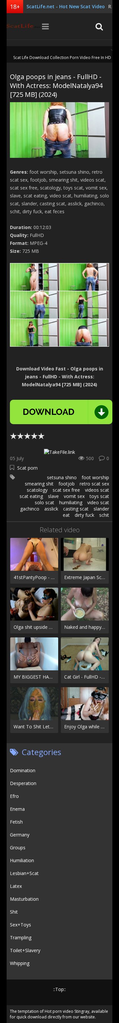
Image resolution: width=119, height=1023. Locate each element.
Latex (16, 886)
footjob (67, 484)
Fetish (16, 822)
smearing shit (39, 484)
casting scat (76, 509)
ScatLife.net (23, 26)
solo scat (44, 502)
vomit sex (74, 496)
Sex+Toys (20, 924)
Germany (19, 835)
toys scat (99, 496)
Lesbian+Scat (24, 873)
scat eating (31, 496)
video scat (98, 502)
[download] (61, 412)
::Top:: (59, 989)
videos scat (97, 490)
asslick (51, 509)
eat (66, 515)
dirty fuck (84, 515)
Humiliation (22, 860)
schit (104, 515)
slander (101, 509)
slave (53, 496)
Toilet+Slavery (25, 950)
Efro (14, 796)
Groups (17, 847)
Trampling (20, 937)
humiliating (70, 502)
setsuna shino (62, 477)
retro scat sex (94, 484)
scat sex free (66, 490)
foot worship (95, 477)
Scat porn (27, 468)
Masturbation (24, 899)
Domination (22, 770)
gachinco (29, 509)
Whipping (19, 963)
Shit (14, 912)
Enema (17, 809)
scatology (37, 490)
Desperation (23, 783)
